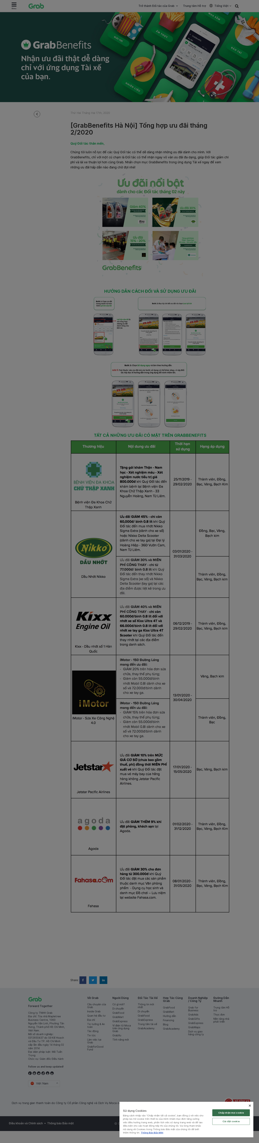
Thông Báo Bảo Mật (152, 1132)
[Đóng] (250, 1106)
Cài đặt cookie (231, 1121)
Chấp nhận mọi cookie (231, 1112)
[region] (186, 1119)
